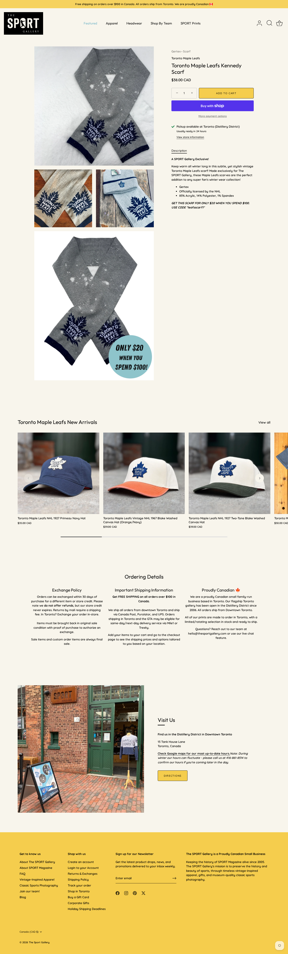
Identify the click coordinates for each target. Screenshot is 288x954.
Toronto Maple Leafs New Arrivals (57, 422)
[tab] (181, 151)
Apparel (112, 23)
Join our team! (30, 891)
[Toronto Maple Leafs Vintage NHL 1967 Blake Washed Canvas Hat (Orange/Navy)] (144, 473)
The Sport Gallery (39, 942)
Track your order (79, 885)
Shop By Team (161, 23)
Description (179, 150)
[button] (28, 478)
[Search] (269, 23)
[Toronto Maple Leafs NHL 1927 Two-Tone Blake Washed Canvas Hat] (229, 473)
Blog (23, 897)
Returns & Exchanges (82, 874)
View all (264, 422)
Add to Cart (226, 93)
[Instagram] (126, 892)
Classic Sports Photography (39, 885)
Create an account (81, 862)
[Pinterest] (135, 892)
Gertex (176, 51)
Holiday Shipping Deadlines (87, 909)
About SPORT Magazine (36, 868)
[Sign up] (174, 878)
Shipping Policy (78, 879)
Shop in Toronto (79, 891)
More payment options (212, 116)
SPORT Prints (190, 23)
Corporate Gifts (78, 903)
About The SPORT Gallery (37, 862)
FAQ (22, 874)
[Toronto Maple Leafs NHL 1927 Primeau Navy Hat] (58, 473)
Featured (90, 23)
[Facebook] (118, 892)
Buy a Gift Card (78, 897)
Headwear (134, 23)
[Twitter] (143, 892)
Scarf (186, 51)
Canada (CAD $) (29, 931)
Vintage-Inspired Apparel (37, 879)
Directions (172, 775)
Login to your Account (83, 868)
